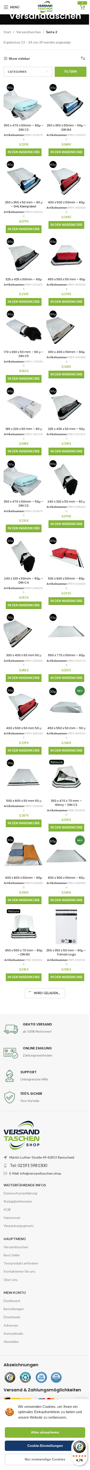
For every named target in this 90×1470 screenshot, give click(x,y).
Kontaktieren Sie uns (19, 1271)
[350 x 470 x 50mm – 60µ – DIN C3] (24, 101)
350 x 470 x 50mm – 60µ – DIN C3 (23, 127)
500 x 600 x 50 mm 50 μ (23, 801)
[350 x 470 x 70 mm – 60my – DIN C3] (66, 777)
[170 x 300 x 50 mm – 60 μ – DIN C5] (24, 328)
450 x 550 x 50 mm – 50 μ (66, 728)
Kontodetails (13, 1333)
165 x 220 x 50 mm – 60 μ (24, 429)
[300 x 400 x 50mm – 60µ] (66, 328)
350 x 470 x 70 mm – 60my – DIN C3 (66, 803)
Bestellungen (14, 1309)
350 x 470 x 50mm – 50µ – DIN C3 (23, 503)
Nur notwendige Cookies (45, 1459)
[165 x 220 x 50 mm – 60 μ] (24, 405)
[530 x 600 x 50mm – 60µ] (66, 555)
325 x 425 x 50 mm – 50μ (66, 429)
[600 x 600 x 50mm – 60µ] (24, 854)
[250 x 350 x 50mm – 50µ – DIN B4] (66, 101)
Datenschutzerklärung (20, 1193)
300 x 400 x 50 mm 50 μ (23, 655)
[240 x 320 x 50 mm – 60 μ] (66, 478)
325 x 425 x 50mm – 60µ (24, 279)
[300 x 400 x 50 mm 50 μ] (24, 631)
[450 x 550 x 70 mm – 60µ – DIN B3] (24, 926)
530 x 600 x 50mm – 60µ (66, 578)
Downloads (12, 1317)
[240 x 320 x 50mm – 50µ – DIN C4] (24, 555)
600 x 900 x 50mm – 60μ (66, 878)
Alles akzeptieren (45, 1432)
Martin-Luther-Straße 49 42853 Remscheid (41, 1157)
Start (7, 32)
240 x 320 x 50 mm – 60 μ (66, 501)
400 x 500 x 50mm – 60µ (66, 202)
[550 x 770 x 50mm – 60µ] (66, 631)
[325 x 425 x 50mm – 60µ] (24, 255)
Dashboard (12, 1301)
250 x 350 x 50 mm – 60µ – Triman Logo (66, 952)
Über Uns (11, 1280)
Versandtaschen (28, 32)
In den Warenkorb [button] (24, 152)
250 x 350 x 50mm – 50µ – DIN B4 (66, 127)
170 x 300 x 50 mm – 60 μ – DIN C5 (23, 354)
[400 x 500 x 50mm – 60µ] (66, 178)
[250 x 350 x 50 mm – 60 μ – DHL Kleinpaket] (24, 178)
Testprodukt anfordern (21, 1263)
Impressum (12, 1217)
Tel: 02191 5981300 (28, 1165)
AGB (7, 1209)
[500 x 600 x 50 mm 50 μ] (24, 777)
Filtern (70, 71)
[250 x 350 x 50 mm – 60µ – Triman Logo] (66, 926)
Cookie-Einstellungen (45, 1446)
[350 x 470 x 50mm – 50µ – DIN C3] (24, 478)
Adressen (11, 1325)
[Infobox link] (45, 1029)
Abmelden (11, 1342)
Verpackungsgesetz (19, 1226)
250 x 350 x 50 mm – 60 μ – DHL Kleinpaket (23, 204)
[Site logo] (45, 7)
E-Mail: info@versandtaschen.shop (35, 1173)
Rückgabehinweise (18, 1201)
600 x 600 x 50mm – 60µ (23, 878)
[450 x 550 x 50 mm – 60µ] (66, 255)
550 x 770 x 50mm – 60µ (66, 655)
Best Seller (12, 1255)
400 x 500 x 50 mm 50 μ (23, 728)
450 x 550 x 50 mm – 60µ (66, 279)
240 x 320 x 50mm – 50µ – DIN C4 (23, 580)
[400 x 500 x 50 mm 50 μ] (24, 704)
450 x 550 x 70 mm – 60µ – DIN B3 (23, 952)
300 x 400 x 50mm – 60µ (66, 352)
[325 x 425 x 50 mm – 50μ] (66, 405)
